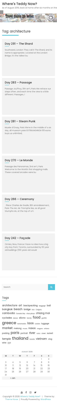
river (32, 333)
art (20, 305)
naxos (32, 328)
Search (51, 287)
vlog (50, 339)
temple (6, 338)
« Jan (12, 378)
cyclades (7, 317)
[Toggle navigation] (1, 12)
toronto (32, 339)
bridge (27, 309)
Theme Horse (11, 399)
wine (4, 342)
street (44, 333)
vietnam (41, 339)
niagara (40, 329)
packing (5, 333)
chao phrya (30, 313)
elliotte (22, 318)
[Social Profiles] (22, 392)
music (25, 329)
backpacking (30, 305)
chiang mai (43, 313)
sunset (50, 333)
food (36, 317)
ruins (38, 333)
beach (18, 309)
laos (30, 323)
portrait (24, 333)
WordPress (46, 399)
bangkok (7, 309)
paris (15, 332)
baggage (42, 306)
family (29, 318)
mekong (17, 328)
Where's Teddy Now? (19, 4)
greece (9, 323)
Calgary (39, 310)
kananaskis (21, 324)
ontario (46, 329)
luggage (45, 323)
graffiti (44, 318)
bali (49, 305)
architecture (9, 305)
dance (15, 318)
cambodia (8, 313)
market (7, 328)
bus (33, 310)
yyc (9, 342)
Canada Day (20, 313)
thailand (20, 338)
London (37, 324)
